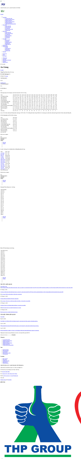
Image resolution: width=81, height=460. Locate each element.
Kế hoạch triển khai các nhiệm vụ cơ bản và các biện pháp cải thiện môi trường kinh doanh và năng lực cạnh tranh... (19, 330)
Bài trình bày (7, 43)
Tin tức (6, 47)
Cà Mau (2, 156)
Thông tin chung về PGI (9, 21)
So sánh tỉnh (7, 28)
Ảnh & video (7, 50)
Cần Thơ (2, 158)
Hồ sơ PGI (5, 31)
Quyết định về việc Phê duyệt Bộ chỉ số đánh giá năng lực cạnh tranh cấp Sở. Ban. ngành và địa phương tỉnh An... (19, 321)
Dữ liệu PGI (7, 36)
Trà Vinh (2, 167)
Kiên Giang (3, 162)
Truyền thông (5, 46)
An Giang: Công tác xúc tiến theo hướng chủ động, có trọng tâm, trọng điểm (13, 305)
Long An (2, 163)
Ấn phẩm (4, 38)
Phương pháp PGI (8, 22)
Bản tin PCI (7, 49)
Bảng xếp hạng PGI (9, 33)
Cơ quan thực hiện (8, 18)
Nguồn (4, 143)
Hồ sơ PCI (5, 24)
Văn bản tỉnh (7, 30)
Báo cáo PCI (7, 39)
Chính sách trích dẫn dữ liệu (10, 23)
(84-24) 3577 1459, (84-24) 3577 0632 (9, 373)
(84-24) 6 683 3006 (5, 371)
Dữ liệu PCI (5, 45)
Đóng (2, 140)
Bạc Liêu (2, 154)
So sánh (1, 70)
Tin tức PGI (7, 37)
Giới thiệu (5, 17)
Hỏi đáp (4, 51)
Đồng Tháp (3, 159)
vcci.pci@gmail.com (14, 375)
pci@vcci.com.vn (6, 375)
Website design (3, 379)
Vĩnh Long (3, 168)
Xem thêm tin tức (3, 286)
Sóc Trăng (3, 164)
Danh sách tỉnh (8, 25)
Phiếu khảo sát (8, 44)
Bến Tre (2, 155)
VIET (10, 379)
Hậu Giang (3, 160)
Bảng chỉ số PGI (8, 35)
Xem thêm (2, 316)
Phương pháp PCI (8, 20)
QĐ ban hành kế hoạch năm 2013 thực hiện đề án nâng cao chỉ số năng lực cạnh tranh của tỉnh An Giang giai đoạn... (19, 325)
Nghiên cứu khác (8, 42)
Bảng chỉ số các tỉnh (9, 29)
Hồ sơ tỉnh (7, 40)
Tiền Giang (3, 166)
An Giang (2, 152)
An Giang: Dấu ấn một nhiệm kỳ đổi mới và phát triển (9, 298)
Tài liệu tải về (3, 82)
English (1, 14)
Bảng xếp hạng (8, 27)
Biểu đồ (4, 142)
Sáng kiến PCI (8, 48)
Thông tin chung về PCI (9, 19)
